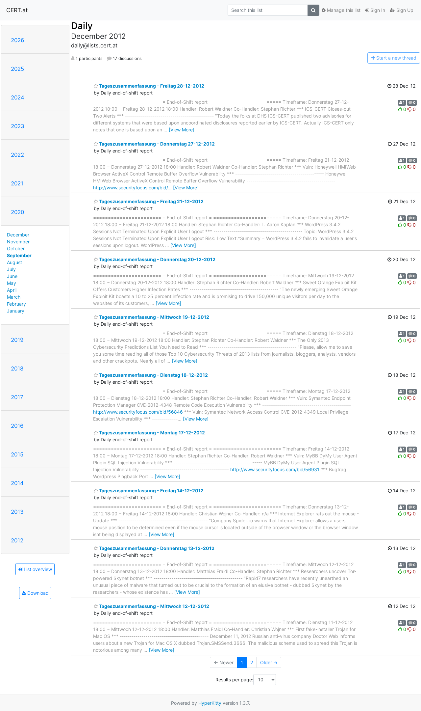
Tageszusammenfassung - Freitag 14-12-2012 (151, 490)
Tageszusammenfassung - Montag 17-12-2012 (151, 432)
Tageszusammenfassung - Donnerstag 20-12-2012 (156, 259)
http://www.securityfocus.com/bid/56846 (138, 412)
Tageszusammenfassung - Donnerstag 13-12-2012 (156, 548)
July (11, 269)
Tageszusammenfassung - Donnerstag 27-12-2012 (156, 144)
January (15, 311)
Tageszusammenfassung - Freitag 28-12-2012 (151, 86)
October (16, 248)
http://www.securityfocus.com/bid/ (130, 187)
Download (37, 593)
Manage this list (343, 10)
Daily (82, 25)
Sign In (377, 10)
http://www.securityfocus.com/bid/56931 (274, 469)
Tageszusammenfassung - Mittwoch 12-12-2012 (153, 606)
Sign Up (404, 10)
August (14, 262)
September (19, 255)
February (16, 304)
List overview (37, 569)
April (11, 290)
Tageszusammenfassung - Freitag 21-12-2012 (151, 201)
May (11, 283)
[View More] (181, 129)
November (18, 241)
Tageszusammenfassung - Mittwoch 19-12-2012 (153, 317)
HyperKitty (209, 703)
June (12, 276)
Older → (269, 662)
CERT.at (17, 10)
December (18, 234)
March (13, 297)
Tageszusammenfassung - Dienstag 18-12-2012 (153, 375)
